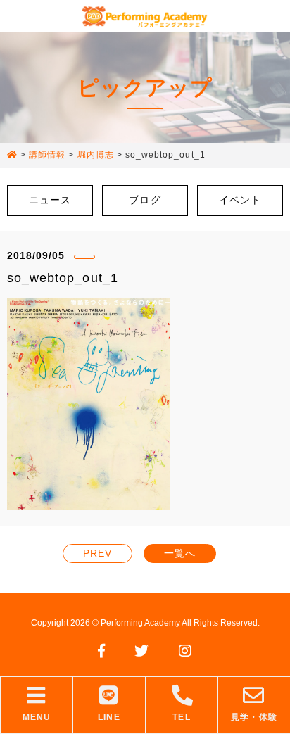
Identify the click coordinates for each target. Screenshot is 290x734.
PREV (97, 553)
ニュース (50, 199)
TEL (181, 717)
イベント (240, 199)
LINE (109, 717)
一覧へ (180, 553)
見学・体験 (254, 717)
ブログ (144, 199)
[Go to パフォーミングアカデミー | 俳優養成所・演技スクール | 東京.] (12, 155)
